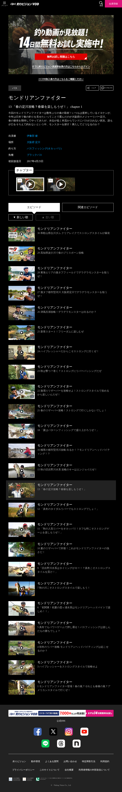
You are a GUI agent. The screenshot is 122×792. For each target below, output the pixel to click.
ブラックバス (34, 155)
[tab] (34, 207)
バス (14, 88)
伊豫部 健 (32, 135)
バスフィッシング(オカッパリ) (44, 148)
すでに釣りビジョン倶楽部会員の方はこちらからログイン (61, 66)
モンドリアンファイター (37, 98)
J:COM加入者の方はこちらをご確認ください (61, 79)
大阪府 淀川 (33, 142)
